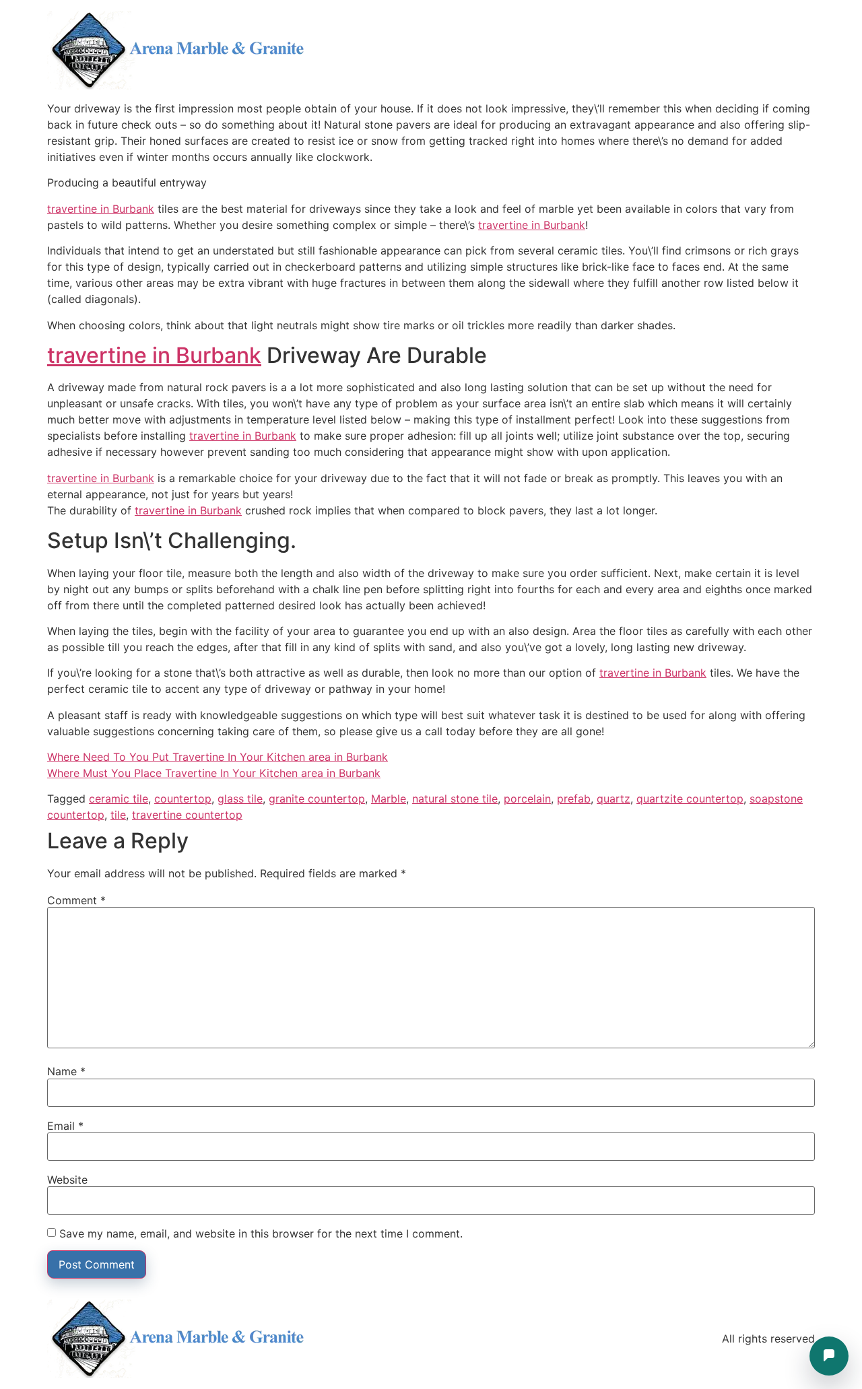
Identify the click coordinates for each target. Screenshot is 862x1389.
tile (118, 814)
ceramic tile (118, 798)
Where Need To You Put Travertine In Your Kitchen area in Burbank (217, 757)
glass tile (240, 798)
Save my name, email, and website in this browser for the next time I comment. (261, 1233)
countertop (182, 798)
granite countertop (317, 798)
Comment (76, 900)
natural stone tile (455, 798)
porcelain (527, 798)
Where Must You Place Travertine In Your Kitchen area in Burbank (213, 773)
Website (67, 1179)
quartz (613, 798)
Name (66, 1071)
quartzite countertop (689, 798)
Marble (388, 798)
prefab (574, 798)
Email (65, 1125)
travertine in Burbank (100, 208)
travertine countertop (187, 814)
